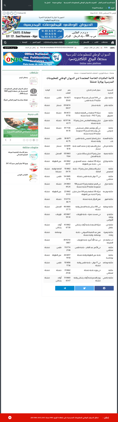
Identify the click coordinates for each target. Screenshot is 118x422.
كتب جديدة (33, 114)
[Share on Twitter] (84, 288)
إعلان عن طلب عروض (99, 47)
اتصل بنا (47, 2)
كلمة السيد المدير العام (107, 2)
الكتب (96, 42)
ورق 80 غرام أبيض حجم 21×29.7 (17, 163)
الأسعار (86, 42)
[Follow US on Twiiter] (11, 13)
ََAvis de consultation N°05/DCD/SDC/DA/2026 (64, 47)
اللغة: (112, 8)
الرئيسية (112, 42)
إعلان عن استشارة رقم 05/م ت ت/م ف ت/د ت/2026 (25, 47)
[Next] (10, 140)
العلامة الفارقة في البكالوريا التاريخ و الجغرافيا (22, 133)
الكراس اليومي (22, 175)
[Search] (5, 5)
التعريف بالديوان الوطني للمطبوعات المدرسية (80, 2)
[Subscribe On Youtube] (15, 13)
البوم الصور (36, 42)
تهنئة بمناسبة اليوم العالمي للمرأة (16, 100)
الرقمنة (24, 42)
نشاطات (104, 42)
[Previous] (5, 140)
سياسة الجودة (97, 8)
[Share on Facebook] (104, 288)
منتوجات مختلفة (30, 147)
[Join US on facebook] (4, 13)
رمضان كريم (23, 77)
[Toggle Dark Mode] (5, 42)
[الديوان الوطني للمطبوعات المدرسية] (59, 27)
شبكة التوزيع (73, 42)
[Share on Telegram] (65, 288)
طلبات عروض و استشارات (53, 42)
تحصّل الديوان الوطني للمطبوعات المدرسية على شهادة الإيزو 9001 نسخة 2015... (16, 91)
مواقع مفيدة (57, 2)
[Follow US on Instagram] (8, 13)
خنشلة (76, 73)
